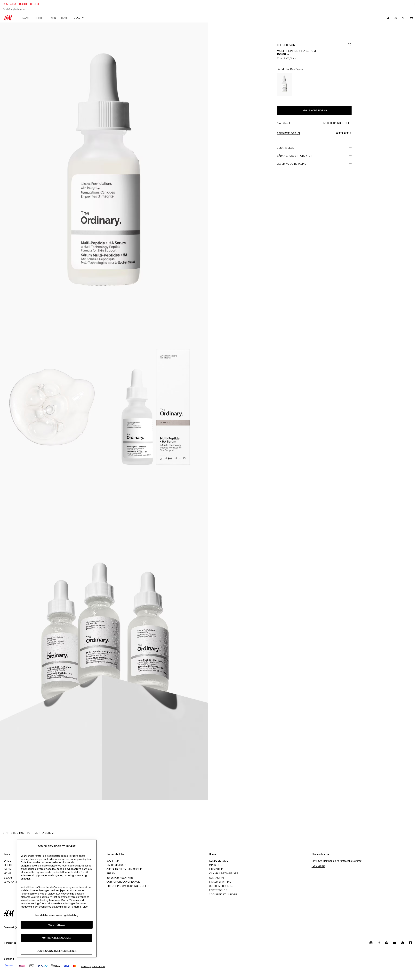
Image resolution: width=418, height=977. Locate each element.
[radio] (284, 84)
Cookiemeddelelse (222, 886)
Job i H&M (112, 860)
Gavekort (10, 881)
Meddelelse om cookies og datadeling (56, 915)
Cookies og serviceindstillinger (57, 950)
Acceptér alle (56, 924)
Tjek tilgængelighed (337, 123)
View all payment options (93, 966)
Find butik (216, 869)
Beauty (79, 17)
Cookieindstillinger (223, 894)
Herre (39, 17)
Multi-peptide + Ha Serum (36, 832)
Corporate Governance (123, 881)
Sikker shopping (220, 881)
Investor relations (119, 877)
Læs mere (318, 866)
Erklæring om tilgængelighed (127, 886)
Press (110, 873)
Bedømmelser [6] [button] (288, 133)
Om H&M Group (116, 865)
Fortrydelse (218, 890)
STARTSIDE (9, 832)
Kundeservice (218, 860)
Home (64, 17)
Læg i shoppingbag (314, 110)
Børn (52, 17)
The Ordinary (286, 45)
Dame (26, 17)
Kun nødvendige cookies (56, 937)
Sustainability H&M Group (124, 869)
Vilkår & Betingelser (223, 873)
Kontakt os (217, 877)
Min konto (216, 865)
